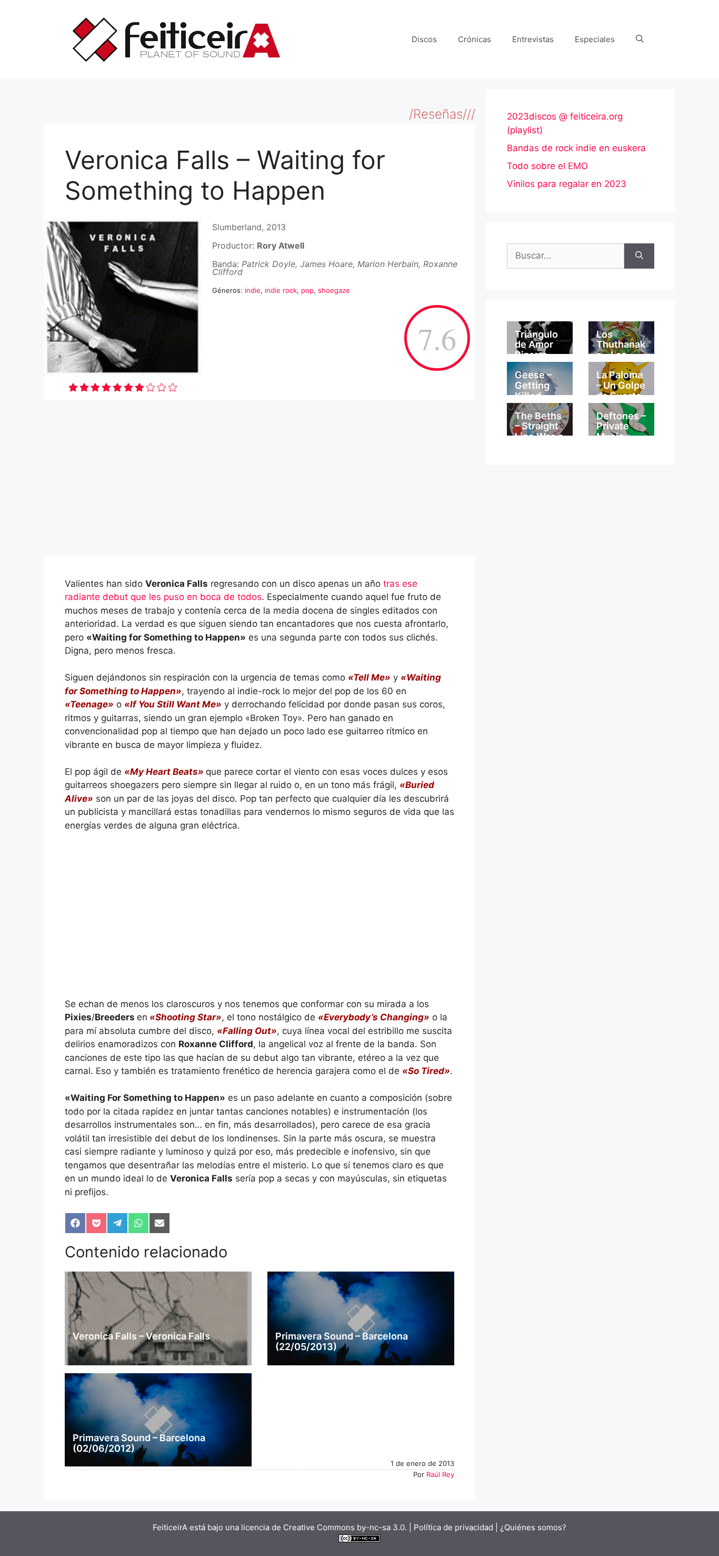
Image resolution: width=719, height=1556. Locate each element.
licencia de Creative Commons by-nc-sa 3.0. (324, 1527)
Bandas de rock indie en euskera (576, 148)
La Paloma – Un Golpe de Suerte (620, 385)
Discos (424, 39)
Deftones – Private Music (621, 426)
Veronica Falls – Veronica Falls (141, 1336)
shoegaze (334, 290)
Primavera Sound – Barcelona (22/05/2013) (341, 1341)
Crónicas (474, 39)
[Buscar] (639, 256)
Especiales (595, 39)
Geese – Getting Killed (533, 385)
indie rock (281, 290)
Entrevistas (533, 39)
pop (307, 290)
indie (253, 290)
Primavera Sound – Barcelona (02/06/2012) (139, 1443)
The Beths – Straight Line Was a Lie (539, 431)
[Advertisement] (259, 478)
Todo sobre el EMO (547, 166)
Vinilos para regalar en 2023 (566, 184)
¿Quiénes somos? (533, 1527)
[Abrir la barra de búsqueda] (639, 39)
